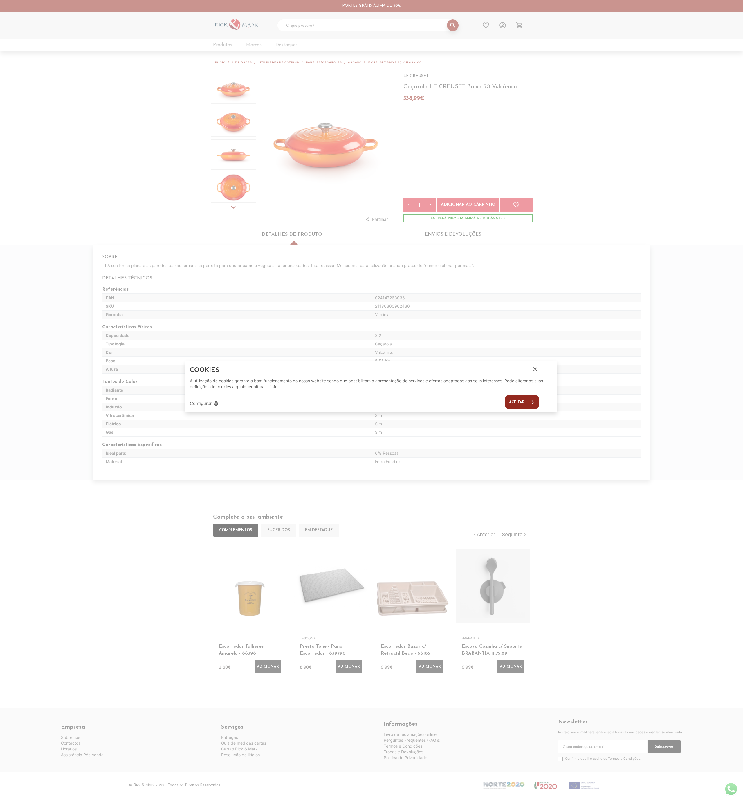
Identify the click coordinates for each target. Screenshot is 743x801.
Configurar (204, 403)
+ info (272, 386)
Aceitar (522, 402)
